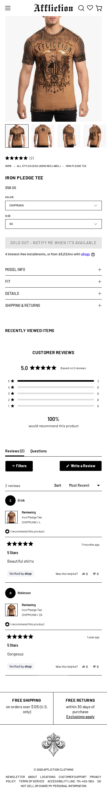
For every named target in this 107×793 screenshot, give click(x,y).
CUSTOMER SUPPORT (73, 776)
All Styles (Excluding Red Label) (39, 165)
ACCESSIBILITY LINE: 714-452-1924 (71, 781)
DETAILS (12, 293)
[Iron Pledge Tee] (17, 136)
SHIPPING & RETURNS (22, 305)
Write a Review (86, 467)
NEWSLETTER (15, 776)
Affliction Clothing (58, 769)
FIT (7, 281)
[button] (80, 8)
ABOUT (32, 776)
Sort (58, 485)
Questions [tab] (38, 452)
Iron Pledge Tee (32, 519)
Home (8, 165)
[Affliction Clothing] (53, 8)
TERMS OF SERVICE (31, 781)
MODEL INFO (15, 269)
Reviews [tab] (14, 452)
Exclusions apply (80, 716)
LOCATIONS (48, 776)
